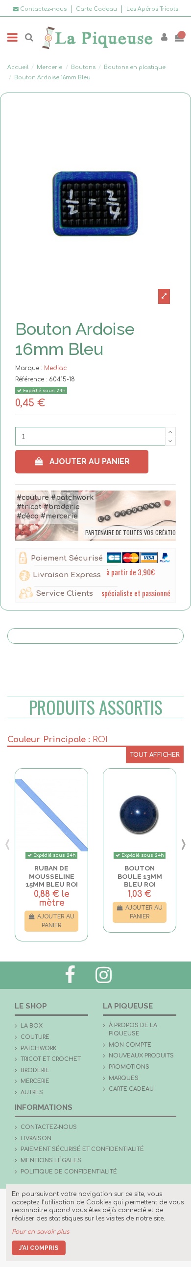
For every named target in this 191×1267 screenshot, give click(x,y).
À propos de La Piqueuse (133, 1029)
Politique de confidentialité (69, 1172)
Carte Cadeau (97, 9)
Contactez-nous (49, 1127)
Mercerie (35, 1081)
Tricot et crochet (51, 1059)
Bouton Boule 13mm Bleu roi (140, 876)
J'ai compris (38, 1247)
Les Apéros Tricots (152, 9)
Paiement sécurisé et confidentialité (82, 1149)
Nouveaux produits (141, 1056)
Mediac (55, 368)
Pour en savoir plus (40, 1231)
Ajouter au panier (89, 461)
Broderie (35, 1070)
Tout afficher (155, 754)
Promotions (129, 1067)
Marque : (28, 368)
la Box (32, 1026)
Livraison (36, 1138)
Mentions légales (51, 1160)
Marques (124, 1078)
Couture (35, 1037)
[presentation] (7, 844)
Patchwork (38, 1048)
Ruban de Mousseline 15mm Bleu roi (51, 876)
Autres (32, 1092)
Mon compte (130, 1045)
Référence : (31, 379)
